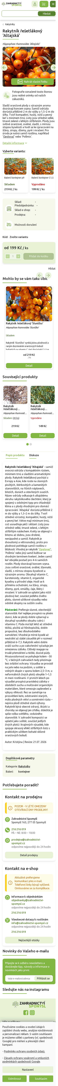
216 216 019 (18, 852)
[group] (27, 330)
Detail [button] (27, 367)
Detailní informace (13, 144)
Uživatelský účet (32, 4)
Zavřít (9, 272)
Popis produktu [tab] (15, 456)
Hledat (44, 13)
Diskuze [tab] (34, 456)
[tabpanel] (15, 413)
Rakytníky (24, 789)
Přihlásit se (40, 1016)
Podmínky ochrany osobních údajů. (24, 1051)
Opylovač (38, 134)
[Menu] (51, 4)
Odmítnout (14, 1078)
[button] (28, 356)
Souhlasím (41, 1078)
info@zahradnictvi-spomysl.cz (29, 957)
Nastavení (28, 1069)
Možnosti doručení (26, 228)
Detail (15, 437)
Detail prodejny (28, 881)
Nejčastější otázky (27, 977)
